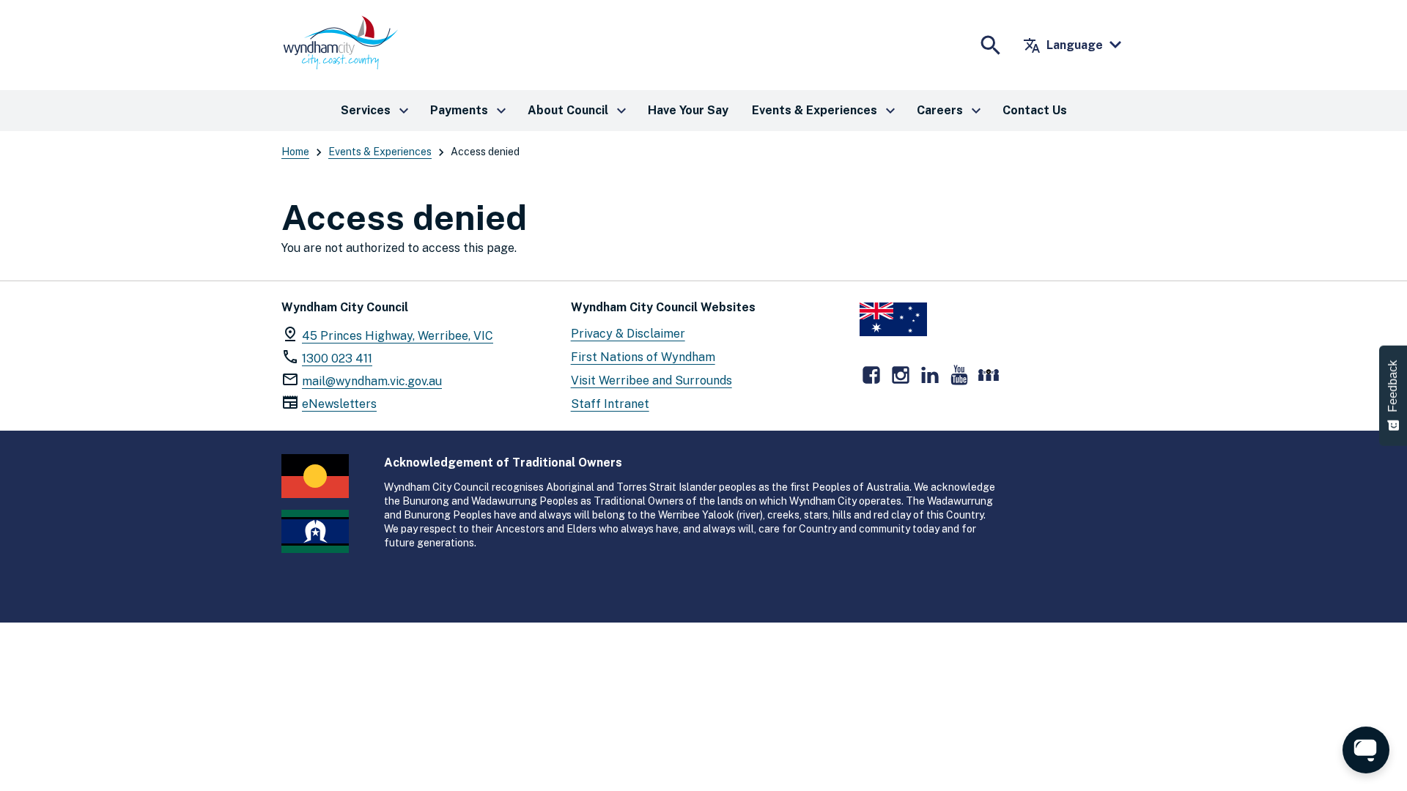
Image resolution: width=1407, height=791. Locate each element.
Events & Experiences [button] (825, 110)
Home (295, 151)
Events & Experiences (380, 151)
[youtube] (959, 375)
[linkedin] (930, 375)
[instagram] (900, 375)
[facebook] (871, 375)
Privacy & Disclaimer (628, 334)
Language (1063, 45)
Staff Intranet (610, 404)
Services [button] (377, 110)
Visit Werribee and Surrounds (651, 380)
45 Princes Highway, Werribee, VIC (397, 336)
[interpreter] (988, 375)
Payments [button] (470, 110)
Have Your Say (688, 110)
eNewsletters (339, 404)
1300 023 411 (337, 358)
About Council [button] (579, 110)
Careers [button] (951, 110)
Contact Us (1034, 110)
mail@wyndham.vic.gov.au (372, 381)
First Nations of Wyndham (643, 357)
